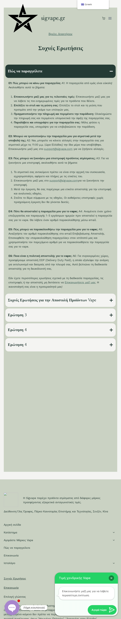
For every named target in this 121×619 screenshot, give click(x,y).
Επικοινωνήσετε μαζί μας (80, 282)
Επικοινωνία (11, 555)
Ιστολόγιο (9, 563)
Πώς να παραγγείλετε (17, 547)
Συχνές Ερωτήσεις (15, 578)
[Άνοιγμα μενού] (110, 18)
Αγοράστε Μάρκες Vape (18, 540)
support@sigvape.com (58, 149)
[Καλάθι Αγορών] (103, 18)
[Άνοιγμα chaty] (12, 607)
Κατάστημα (10, 532)
